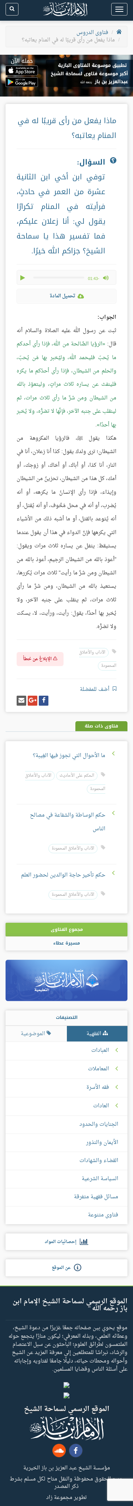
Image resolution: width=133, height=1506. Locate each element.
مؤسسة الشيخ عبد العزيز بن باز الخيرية (66, 1467)
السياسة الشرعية (100, 1179)
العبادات (100, 1050)
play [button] (23, 277)
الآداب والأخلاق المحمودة (73, 848)
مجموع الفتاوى (67, 929)
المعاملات (98, 1069)
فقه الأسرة (97, 1087)
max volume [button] (105, 277)
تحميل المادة (62, 296)
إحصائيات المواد (62, 1242)
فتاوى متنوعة (103, 1215)
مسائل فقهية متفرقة (96, 1197)
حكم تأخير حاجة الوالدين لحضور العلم (63, 875)
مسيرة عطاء (66, 943)
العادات (101, 1106)
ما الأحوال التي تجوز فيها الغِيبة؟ (69, 756)
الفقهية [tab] (94, 1034)
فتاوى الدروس (92, 33)
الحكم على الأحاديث (76, 776)
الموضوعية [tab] (34, 1034)
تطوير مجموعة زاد (66, 1497)
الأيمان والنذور (102, 1143)
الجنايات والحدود (98, 1125)
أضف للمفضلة (95, 690)
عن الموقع (63, 1268)
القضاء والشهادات (98, 1161)
